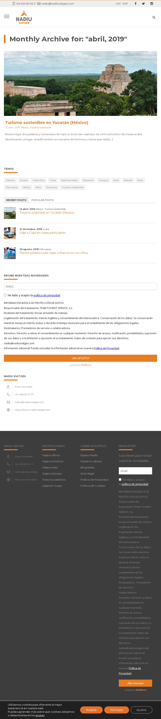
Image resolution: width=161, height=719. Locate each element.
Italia (140, 180)
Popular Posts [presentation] (42, 200)
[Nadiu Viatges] (24, 17)
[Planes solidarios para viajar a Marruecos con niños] (10, 253)
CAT (118, 3)
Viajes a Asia (50, 467)
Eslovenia (88, 180)
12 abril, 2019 (12, 127)
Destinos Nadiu (69, 180)
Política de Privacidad (94, 479)
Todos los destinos (53, 479)
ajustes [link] (40, 715)
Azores (23, 180)
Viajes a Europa (52, 473)
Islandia (128, 180)
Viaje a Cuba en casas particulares (42, 232)
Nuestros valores (91, 461)
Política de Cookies (92, 485)
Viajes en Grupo (52, 485)
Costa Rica (39, 180)
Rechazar (116, 710)
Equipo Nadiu (89, 455)
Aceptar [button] (91, 710)
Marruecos (12, 187)
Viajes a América (52, 461)
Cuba (53, 180)
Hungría (103, 180)
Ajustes (141, 710)
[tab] (16, 200)
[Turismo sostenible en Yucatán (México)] (10, 213)
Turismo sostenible (40, 127)
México (25, 127)
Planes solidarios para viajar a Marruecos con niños (54, 253)
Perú (38, 187)
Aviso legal (87, 473)
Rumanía (51, 187)
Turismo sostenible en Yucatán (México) (46, 122)
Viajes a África (51, 455)
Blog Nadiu (87, 467)
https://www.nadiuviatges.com (32, 409)
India (116, 180)
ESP (125, 3)
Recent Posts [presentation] (16, 200)
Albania (10, 180)
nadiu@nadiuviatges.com (57, 3)
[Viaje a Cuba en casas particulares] (10, 233)
